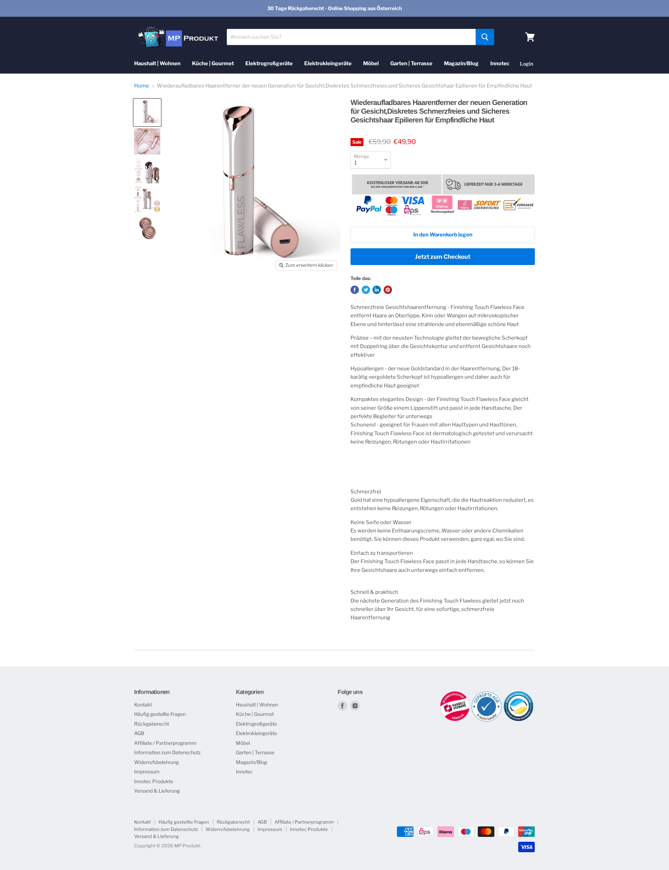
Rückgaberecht (151, 724)
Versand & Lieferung (157, 791)
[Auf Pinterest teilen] (388, 290)
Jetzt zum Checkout (442, 256)
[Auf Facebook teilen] (355, 290)
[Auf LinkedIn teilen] (376, 290)
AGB (139, 733)
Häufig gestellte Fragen (160, 714)
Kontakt (143, 705)
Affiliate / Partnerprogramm (165, 743)
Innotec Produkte (153, 781)
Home (141, 86)
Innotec (499, 63)
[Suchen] (485, 37)
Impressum (147, 771)
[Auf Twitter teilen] (366, 290)
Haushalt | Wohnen (157, 63)
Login (526, 64)
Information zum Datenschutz (167, 752)
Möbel (371, 63)
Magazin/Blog (461, 63)
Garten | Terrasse (411, 63)
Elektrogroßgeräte (269, 63)
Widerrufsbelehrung (156, 762)
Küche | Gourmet (213, 63)
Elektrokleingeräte (328, 63)
